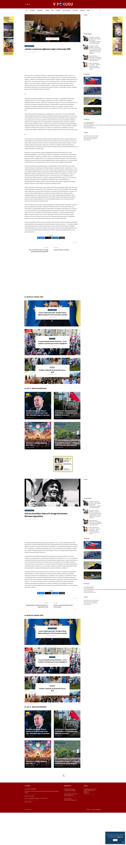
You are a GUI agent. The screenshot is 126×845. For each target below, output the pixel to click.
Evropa (47, 10)
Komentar (52, 338)
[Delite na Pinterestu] (55, 503)
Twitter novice (67, 10)
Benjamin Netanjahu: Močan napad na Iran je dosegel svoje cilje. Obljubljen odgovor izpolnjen (38, 413)
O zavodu (88, 809)
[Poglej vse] (92, 81)
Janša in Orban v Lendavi (61, 250)
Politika (52, 367)
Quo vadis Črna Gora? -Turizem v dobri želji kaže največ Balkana (67, 444)
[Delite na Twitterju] (53, 503)
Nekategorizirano (29, 46)
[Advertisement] (51, 64)
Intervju (82, 10)
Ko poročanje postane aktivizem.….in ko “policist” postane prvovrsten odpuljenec (52, 342)
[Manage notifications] (123, 842)
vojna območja (52, 309)
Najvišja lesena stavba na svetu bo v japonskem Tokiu (37, 606)
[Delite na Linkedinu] (57, 503)
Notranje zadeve (60, 394)
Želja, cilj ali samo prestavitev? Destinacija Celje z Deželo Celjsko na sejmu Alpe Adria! (95, 58)
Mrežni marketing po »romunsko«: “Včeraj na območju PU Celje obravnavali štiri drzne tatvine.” (94, 66)
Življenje (75, 10)
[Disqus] (52, 275)
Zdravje (58, 10)
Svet (52, 10)
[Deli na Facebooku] (51, 503)
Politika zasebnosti (96, 809)
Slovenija (39, 10)
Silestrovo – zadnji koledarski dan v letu (36, 444)
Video (88, 10)
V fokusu (32, 10)
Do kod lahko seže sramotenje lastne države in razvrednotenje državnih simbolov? (66, 413)
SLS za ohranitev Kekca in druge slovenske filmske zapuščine (38, 250)
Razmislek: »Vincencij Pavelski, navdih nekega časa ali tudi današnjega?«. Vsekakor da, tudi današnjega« (95, 40)
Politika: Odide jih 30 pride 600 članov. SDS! (52, 371)
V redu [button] (115, 840)
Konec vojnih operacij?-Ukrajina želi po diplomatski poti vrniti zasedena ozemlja (52, 314)
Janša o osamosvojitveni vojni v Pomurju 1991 (63, 606)
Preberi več (120, 837)
